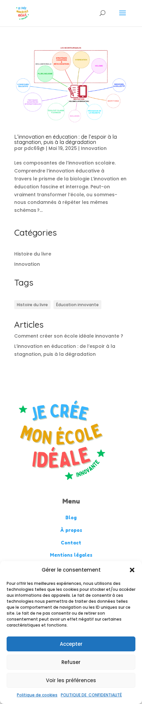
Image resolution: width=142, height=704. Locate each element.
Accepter (71, 643)
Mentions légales (71, 555)
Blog (71, 517)
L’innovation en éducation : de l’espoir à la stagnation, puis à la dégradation (65, 139)
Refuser (71, 662)
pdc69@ (34, 148)
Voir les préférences (71, 680)
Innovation (94, 148)
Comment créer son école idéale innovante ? (68, 336)
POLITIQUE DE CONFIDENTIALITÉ (91, 695)
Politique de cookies (37, 695)
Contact (71, 542)
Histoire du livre (32, 254)
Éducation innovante (77, 304)
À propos (71, 530)
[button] (132, 570)
